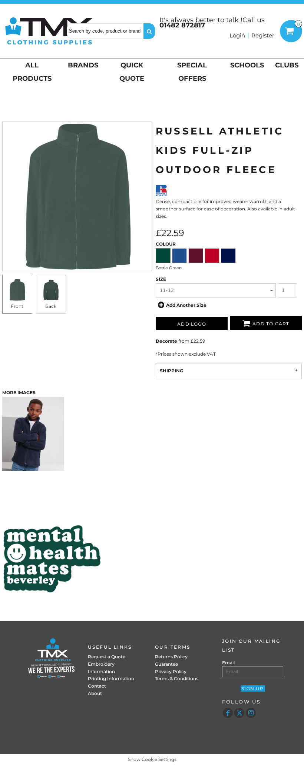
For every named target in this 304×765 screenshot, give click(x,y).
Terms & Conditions (176, 678)
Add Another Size (186, 305)
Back (50, 306)
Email (228, 662)
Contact (97, 686)
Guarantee (166, 664)
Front (17, 306)
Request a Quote (106, 656)
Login (237, 35)
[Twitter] (239, 713)
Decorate (166, 341)
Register (262, 35)
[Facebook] (228, 713)
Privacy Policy (170, 671)
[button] (31, 72)
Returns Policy (171, 656)
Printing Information (111, 678)
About (95, 693)
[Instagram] (251, 713)
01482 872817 (182, 25)
